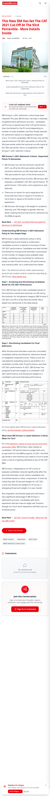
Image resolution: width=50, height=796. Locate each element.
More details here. (19, 276)
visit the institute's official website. (21, 430)
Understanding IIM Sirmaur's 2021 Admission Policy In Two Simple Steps (25, 88)
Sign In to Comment (26, 609)
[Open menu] (45, 3)
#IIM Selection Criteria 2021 (14, 543)
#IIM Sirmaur (8, 539)
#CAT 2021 (33, 539)
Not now (26, 791)
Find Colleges (14, 791)
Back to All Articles (15, 530)
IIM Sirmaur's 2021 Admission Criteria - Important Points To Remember (25, 82)
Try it (41, 107)
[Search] (40, 3)
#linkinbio (21, 539)
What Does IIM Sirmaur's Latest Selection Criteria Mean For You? (25, 94)
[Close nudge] (46, 785)
